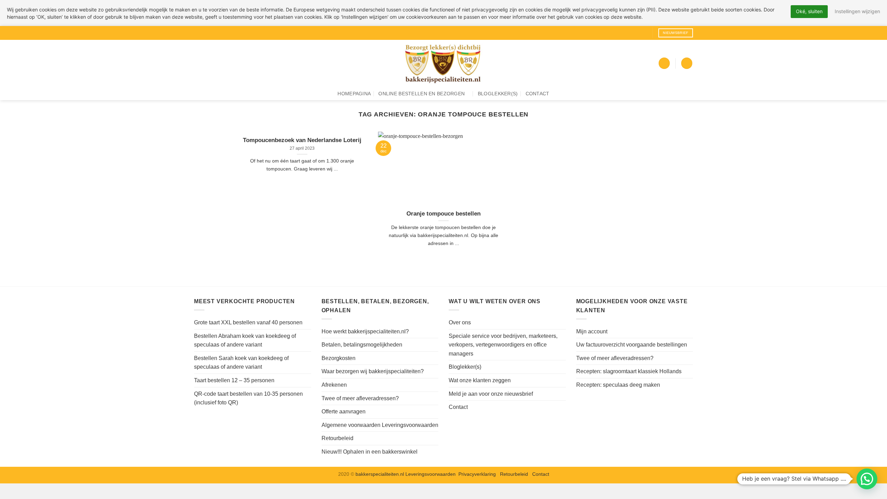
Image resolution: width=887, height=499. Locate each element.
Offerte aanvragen (344, 411)
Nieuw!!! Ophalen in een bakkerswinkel (370, 452)
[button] (664, 63)
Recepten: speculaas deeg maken (618, 385)
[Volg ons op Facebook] (624, 32)
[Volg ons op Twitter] (637, 32)
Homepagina (354, 93)
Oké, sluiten (809, 11)
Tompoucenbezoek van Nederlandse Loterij (302, 140)
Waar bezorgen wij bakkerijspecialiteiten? (373, 371)
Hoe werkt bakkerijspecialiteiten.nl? (365, 331)
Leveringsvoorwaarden (430, 474)
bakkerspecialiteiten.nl (380, 474)
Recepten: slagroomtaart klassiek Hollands (629, 371)
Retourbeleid (337, 438)
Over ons (460, 322)
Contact (538, 93)
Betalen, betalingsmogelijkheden (362, 345)
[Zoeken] (686, 63)
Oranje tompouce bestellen (443, 213)
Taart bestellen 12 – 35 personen (234, 380)
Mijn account (591, 331)
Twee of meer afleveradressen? (360, 398)
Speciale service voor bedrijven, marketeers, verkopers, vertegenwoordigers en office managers (503, 345)
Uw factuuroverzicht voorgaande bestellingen (631, 345)
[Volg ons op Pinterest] (643, 32)
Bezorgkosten (338, 358)
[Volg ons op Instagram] (630, 32)
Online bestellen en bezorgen (421, 93)
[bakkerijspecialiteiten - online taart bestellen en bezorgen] (443, 63)
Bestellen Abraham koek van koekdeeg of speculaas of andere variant (245, 340)
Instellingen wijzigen (857, 11)
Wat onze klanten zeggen (480, 380)
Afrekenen (334, 385)
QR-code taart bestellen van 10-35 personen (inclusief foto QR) (248, 398)
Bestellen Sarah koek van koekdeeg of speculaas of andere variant (241, 362)
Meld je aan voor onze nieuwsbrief (491, 394)
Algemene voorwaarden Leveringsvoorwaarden (380, 425)
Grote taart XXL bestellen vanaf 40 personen (248, 322)
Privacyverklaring (477, 474)
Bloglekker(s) (498, 93)
